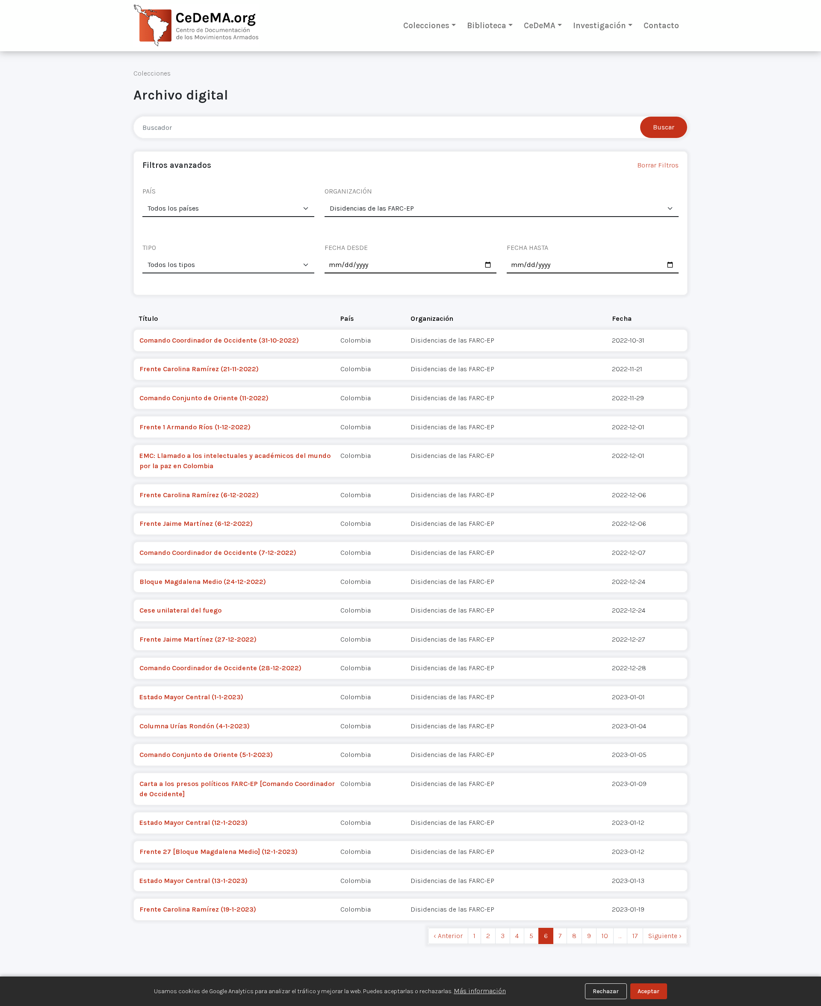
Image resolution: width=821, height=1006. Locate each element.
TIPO (149, 247)
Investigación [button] (599, 25)
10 (605, 936)
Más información (480, 991)
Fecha (622, 318)
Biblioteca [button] (486, 25)
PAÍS (149, 191)
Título (148, 318)
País (347, 318)
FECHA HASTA (527, 247)
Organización (431, 318)
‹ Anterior (448, 936)
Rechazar (606, 991)
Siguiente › (665, 936)
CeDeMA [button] (539, 25)
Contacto (661, 25)
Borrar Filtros (658, 165)
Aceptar (648, 991)
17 (635, 936)
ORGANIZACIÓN (348, 191)
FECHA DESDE (346, 247)
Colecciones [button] (426, 25)
